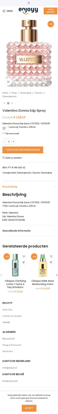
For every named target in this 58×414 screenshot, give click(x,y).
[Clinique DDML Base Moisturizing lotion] (43, 265)
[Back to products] (8, 103)
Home (5, 92)
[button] (24, 262)
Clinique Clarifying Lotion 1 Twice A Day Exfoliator (15, 284)
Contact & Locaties (12, 315)
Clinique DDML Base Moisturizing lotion (42, 282)
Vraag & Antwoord (11, 344)
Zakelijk (6, 322)
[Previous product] (4, 103)
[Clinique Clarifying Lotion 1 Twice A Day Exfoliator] (15, 265)
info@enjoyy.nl (9, 367)
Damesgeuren (9, 96)
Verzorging (25, 92)
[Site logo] (28, 10)
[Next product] (12, 103)
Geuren (38, 92)
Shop (14, 92)
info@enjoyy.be (10, 380)
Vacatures (7, 351)
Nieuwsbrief (8, 338)
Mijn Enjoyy (51, 10)
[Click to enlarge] (8, 81)
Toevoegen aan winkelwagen (23, 149)
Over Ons (7, 309)
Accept (29, 408)
